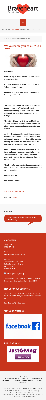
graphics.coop (15, 397)
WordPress (32, 397)
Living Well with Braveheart (23, 380)
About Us (23, 376)
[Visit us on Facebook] (23, 338)
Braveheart (23, 9)
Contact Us (24, 378)
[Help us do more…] (23, 354)
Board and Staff (11, 378)
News (15, 198)
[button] (23, 22)
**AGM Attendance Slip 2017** (15, 191)
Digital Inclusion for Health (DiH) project (27, 391)
